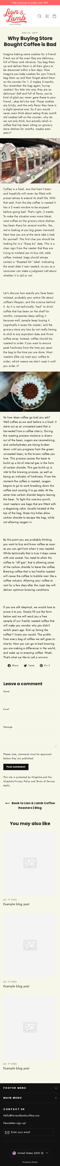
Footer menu (14, 1088)
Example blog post (16, 904)
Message (7, 727)
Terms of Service (45, 781)
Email (6, 709)
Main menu (12, 1097)
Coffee (7, 189)
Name (6, 691)
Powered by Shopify (30, 1162)
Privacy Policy (22, 781)
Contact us (14, 1109)
